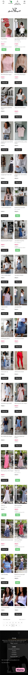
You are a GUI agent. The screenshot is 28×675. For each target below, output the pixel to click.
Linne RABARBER (5, 607)
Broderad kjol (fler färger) (6, 240)
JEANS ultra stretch (19, 371)
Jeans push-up (4, 371)
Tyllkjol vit (3, 505)
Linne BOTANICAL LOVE (20, 607)
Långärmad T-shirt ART (6, 174)
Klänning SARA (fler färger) (21, 403)
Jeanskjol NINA (18, 307)
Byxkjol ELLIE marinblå (20, 207)
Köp (4, 49)
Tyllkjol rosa (17, 470)
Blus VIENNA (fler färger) (6, 436)
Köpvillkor (14, 650)
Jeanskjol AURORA (19, 275)
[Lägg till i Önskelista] (2, 20)
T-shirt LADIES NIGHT (6, 275)
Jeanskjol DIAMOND (19, 338)
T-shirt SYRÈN (4, 307)
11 (16, 625)
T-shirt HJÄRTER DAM (6, 207)
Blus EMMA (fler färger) (6, 74)
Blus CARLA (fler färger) (20, 74)
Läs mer (16, 643)
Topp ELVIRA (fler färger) (20, 107)
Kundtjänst (14, 652)
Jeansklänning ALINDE (6, 403)
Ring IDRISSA (4, 38)
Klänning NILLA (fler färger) (7, 470)
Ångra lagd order (14, 656)
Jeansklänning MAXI (19, 240)
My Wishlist (14, 654)
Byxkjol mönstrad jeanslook (7, 540)
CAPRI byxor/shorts (5, 338)
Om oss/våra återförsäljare (14, 649)
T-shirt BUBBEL (4, 574)
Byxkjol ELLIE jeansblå (20, 574)
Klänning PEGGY (18, 505)
